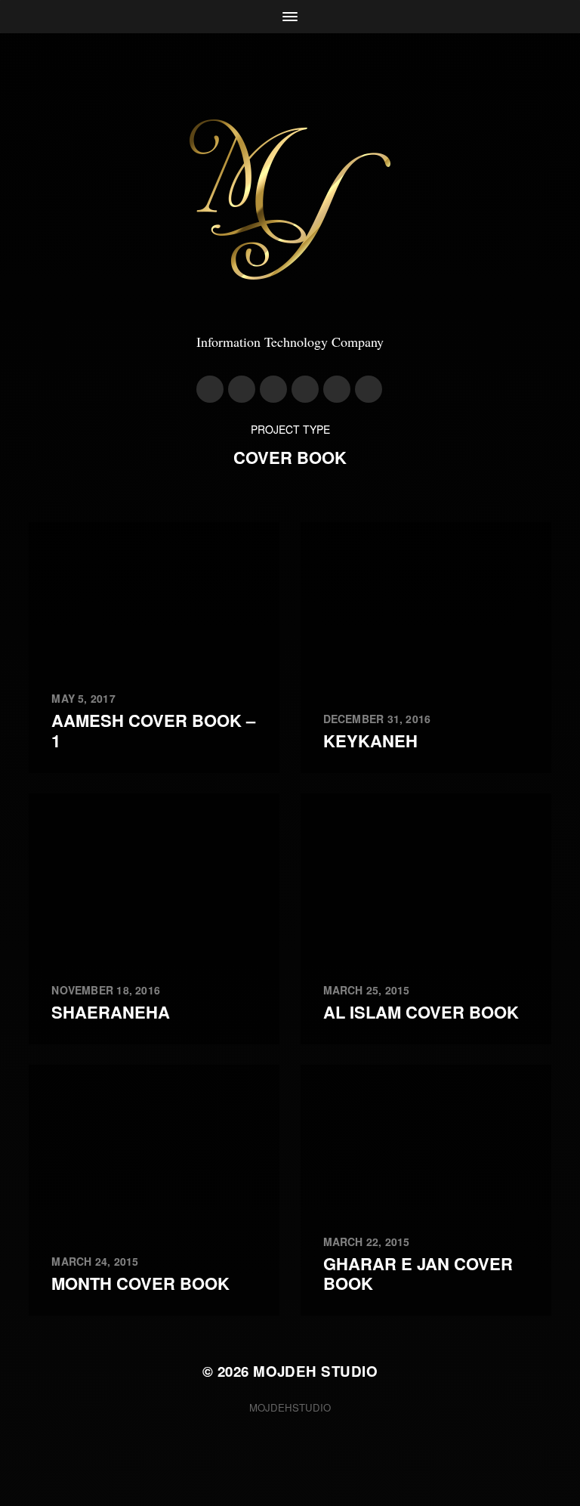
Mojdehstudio (290, 1407)
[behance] (336, 389)
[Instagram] (210, 389)
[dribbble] (305, 389)
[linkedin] (368, 389)
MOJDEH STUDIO (315, 1371)
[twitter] (273, 389)
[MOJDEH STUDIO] (290, 199)
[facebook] (241, 389)
